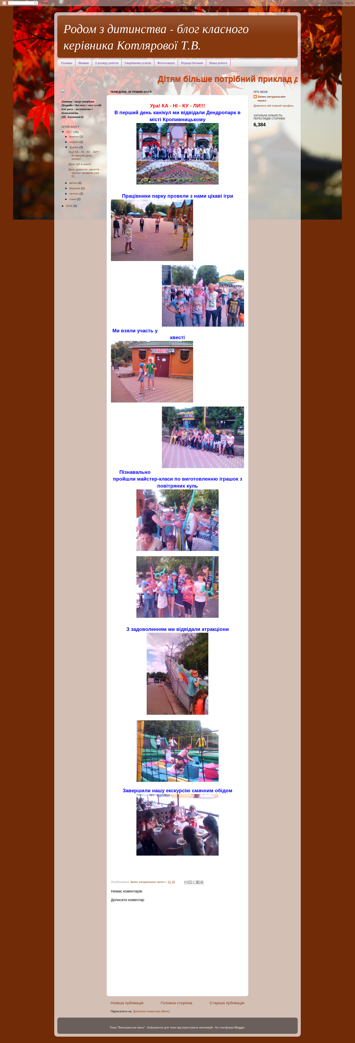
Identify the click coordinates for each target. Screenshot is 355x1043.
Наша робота (218, 63)
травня (74, 147)
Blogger (239, 1027)
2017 (69, 131)
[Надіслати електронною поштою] (186, 882)
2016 (69, 205)
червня (74, 142)
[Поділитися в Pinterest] (202, 882)
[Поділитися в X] (194, 882)
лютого (74, 193)
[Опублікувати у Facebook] (198, 882)
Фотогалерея (166, 63)
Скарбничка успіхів (138, 63)
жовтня (74, 136)
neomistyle (206, 1027)
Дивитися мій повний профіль (274, 105)
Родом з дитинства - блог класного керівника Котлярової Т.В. (156, 36)
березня (75, 188)
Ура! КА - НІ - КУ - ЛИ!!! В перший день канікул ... (83, 155)
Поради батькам (192, 63)
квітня (73, 183)
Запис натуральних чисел (272, 98)
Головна (66, 63)
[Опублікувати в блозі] (190, 882)
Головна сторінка (176, 1003)
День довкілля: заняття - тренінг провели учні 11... (84, 173)
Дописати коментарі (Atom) (151, 1011)
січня (73, 199)
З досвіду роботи (106, 63)
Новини (83, 63)
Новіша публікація (127, 1003)
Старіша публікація (227, 1003)
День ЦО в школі (79, 164)
